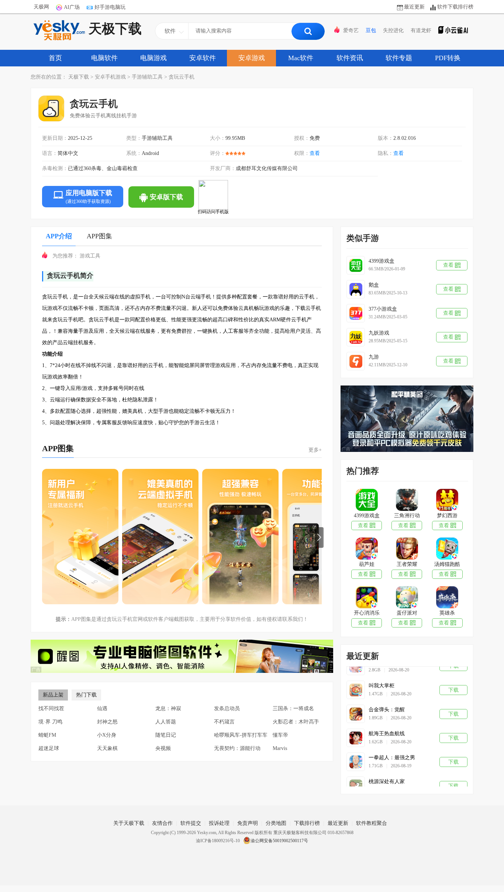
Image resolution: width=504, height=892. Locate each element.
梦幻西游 (447, 515)
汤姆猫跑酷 (447, 564)
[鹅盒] (355, 289)
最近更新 (414, 7)
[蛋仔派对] (407, 598)
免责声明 (247, 823)
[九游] (355, 361)
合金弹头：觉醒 (387, 703)
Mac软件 (300, 58)
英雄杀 (447, 613)
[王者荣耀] (407, 549)
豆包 (371, 30)
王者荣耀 (407, 564)
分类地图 (276, 823)
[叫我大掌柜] (355, 683)
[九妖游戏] (355, 337)
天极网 (41, 7)
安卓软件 (202, 58)
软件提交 (190, 823)
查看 (398, 153)
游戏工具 (90, 256)
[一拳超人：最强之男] (355, 755)
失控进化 (393, 30)
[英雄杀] (447, 598)
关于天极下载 (128, 823)
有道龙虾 (421, 30)
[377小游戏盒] (355, 313)
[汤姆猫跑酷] (447, 549)
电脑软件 (104, 58)
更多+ (315, 450)
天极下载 (115, 28)
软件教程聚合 (371, 823)
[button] (319, 537)
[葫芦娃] (366, 549)
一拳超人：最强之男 (392, 751)
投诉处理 (219, 823)
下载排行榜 (307, 823)
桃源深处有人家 (387, 775)
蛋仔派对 (407, 613)
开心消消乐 (367, 613)
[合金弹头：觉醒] (355, 707)
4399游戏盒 (367, 515)
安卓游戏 (251, 58)
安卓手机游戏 (110, 77)
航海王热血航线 (387, 727)
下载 (453, 683)
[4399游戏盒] (355, 265)
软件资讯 (349, 58)
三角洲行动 (407, 515)
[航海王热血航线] (355, 731)
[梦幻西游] (447, 500)
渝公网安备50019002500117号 (279, 840)
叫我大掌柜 (381, 679)
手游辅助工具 (147, 77)
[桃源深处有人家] (355, 779)
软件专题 (399, 58)
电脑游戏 (153, 58)
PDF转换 (447, 58)
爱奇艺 (351, 30)
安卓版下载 (166, 197)
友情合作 (162, 823)
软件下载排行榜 (455, 7)
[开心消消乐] (366, 598)
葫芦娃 (366, 564)
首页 (55, 58)
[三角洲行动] (407, 500)
